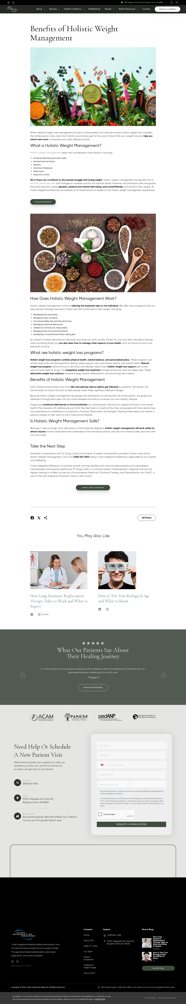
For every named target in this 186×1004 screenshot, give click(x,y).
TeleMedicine (94, 9)
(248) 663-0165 (114, 935)
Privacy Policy (150, 998)
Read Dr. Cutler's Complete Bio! (93, 487)
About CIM (89, 941)
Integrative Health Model (90, 966)
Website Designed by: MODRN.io (21, 966)
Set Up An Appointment (43, 202)
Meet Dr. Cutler (90, 946)
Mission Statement (89, 958)
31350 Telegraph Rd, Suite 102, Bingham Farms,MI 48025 (121, 942)
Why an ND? (89, 973)
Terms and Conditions (167, 998)
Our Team (88, 952)
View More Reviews (93, 688)
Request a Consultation (167, 9)
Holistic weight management (45, 153)
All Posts (146, 517)
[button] (40, 9)
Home (86, 935)
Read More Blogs (158, 968)
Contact (146, 9)
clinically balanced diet (42, 183)
